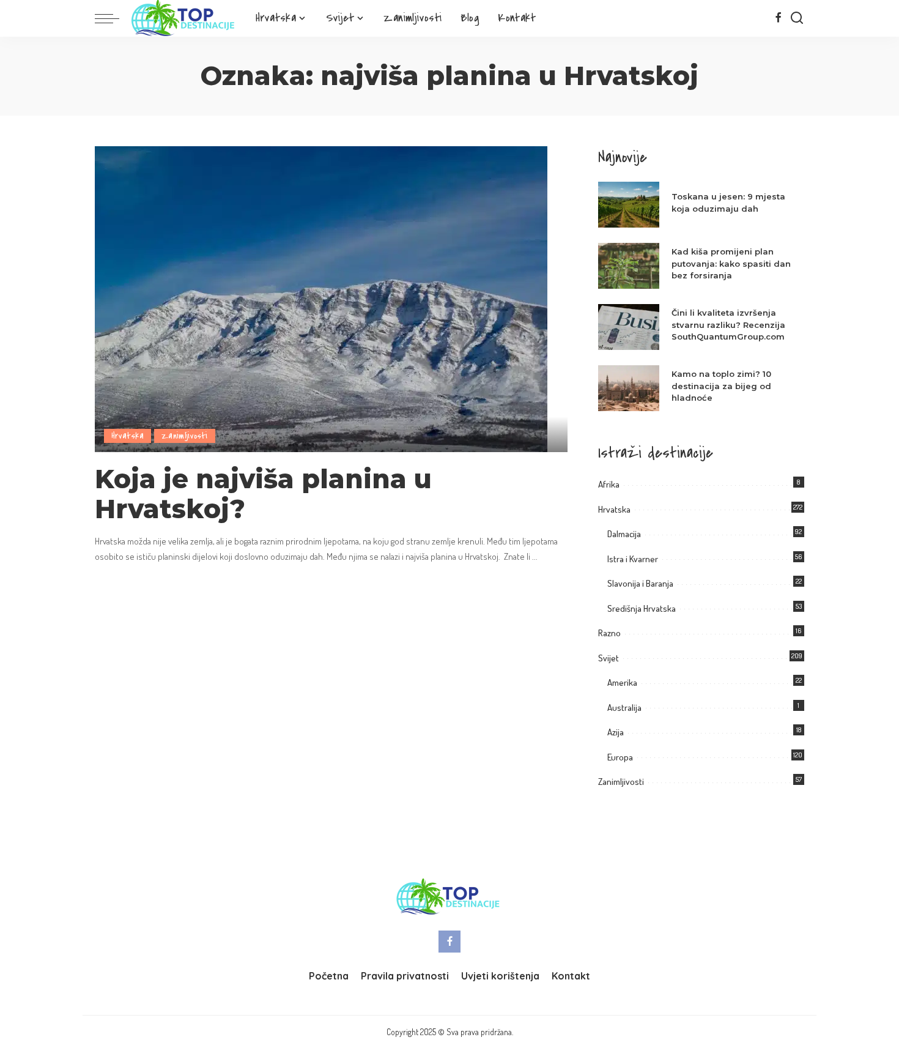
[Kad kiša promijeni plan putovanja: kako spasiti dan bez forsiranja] (628, 266)
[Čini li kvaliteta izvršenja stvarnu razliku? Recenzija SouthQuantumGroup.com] (628, 327)
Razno (609, 633)
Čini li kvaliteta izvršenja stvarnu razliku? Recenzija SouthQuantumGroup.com (728, 324)
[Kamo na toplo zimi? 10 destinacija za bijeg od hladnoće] (628, 388)
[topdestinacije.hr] (184, 18)
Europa (620, 757)
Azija (615, 732)
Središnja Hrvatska (641, 608)
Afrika (609, 484)
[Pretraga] (797, 18)
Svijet (608, 658)
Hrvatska (127, 435)
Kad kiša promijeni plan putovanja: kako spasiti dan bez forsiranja (731, 263)
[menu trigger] (113, 18)
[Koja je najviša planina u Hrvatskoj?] (321, 297)
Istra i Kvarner (632, 559)
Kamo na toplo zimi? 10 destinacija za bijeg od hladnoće (721, 386)
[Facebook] (778, 18)
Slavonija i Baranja (640, 583)
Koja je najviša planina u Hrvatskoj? (263, 494)
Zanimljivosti (184, 435)
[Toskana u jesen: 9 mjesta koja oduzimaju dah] (628, 205)
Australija (624, 707)
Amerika (622, 682)
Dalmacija (624, 534)
